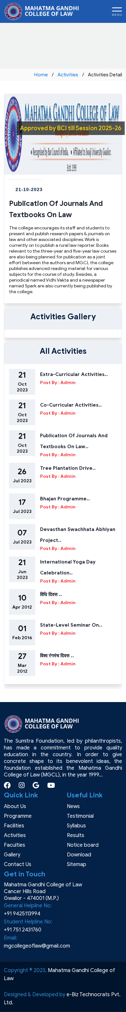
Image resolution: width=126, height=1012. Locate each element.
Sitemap (76, 864)
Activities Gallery (63, 317)
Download (79, 855)
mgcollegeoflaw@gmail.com (37, 946)
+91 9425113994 (22, 914)
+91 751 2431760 (22, 930)
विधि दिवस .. (51, 594)
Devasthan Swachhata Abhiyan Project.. (77, 534)
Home (41, 75)
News (73, 806)
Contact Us (17, 864)
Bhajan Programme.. (65, 499)
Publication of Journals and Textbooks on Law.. (74, 441)
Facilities (14, 826)
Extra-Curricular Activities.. (74, 374)
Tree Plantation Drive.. (68, 468)
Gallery (12, 855)
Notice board (83, 845)
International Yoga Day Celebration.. (68, 567)
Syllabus (76, 826)
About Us (15, 806)
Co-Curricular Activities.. (71, 405)
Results (75, 835)
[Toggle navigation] (117, 11)
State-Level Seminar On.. (71, 625)
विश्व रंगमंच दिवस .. (57, 656)
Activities (68, 75)
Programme (18, 816)
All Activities (63, 351)
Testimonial (80, 816)
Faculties (14, 845)
